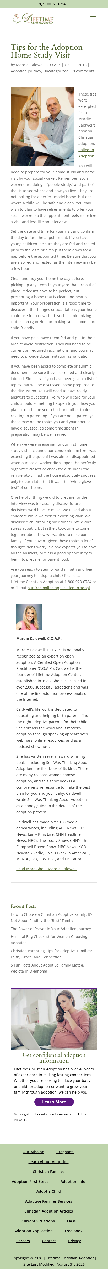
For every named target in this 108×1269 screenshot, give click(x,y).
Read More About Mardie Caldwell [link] (46, 868)
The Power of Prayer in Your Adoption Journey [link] (51, 928)
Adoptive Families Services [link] (48, 1201)
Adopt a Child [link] (48, 1191)
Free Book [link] (74, 1230)
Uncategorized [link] (56, 70)
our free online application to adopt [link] (59, 587)
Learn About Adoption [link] (49, 1161)
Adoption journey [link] (26, 70)
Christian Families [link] (48, 1171)
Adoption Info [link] (73, 1181)
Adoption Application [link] (33, 1230)
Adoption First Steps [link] (30, 1181)
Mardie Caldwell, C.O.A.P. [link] (38, 64)
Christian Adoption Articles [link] (48, 1211)
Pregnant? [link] (65, 1151)
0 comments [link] (83, 70)
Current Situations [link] (38, 1221)
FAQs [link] (71, 1221)
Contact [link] (49, 1240)
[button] (93, 21)
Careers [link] (23, 1240)
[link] (33, 18)
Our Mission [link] (33, 1151)
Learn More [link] (54, 1102)
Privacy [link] (74, 1240)
